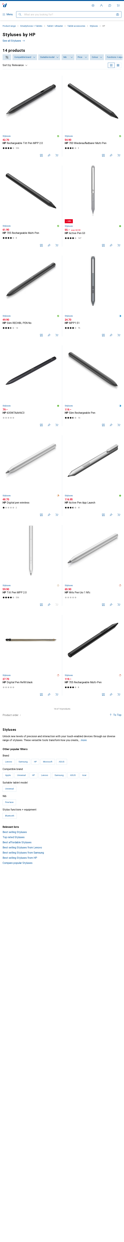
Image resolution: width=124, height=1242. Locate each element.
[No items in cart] (118, 5)
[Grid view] (111, 65)
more (84, 740)
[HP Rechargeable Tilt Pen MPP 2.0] (31, 116)
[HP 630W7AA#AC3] (31, 386)
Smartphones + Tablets (31, 26)
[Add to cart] (56, 155)
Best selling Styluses (15, 832)
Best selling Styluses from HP (20, 857)
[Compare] (41, 155)
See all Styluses (12, 40)
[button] (58, 136)
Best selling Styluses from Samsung (23, 852)
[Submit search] (20, 14)
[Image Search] (117, 14)
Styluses (94, 26)
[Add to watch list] (49, 155)
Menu (9, 14)
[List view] (118, 65)
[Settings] (93, 5)
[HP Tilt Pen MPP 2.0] (31, 565)
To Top (117, 714)
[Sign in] (101, 5)
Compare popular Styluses (17, 862)
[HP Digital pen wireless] (31, 475)
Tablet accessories (76, 26)
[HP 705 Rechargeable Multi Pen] (31, 206)
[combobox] (7, 57)
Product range (9, 26)
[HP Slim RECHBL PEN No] (31, 296)
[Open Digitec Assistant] (109, 5)
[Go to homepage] (5, 5)
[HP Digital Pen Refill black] (31, 655)
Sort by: (7, 65)
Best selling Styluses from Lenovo (22, 847)
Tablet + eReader (55, 26)
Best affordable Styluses (17, 842)
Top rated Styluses (14, 837)
